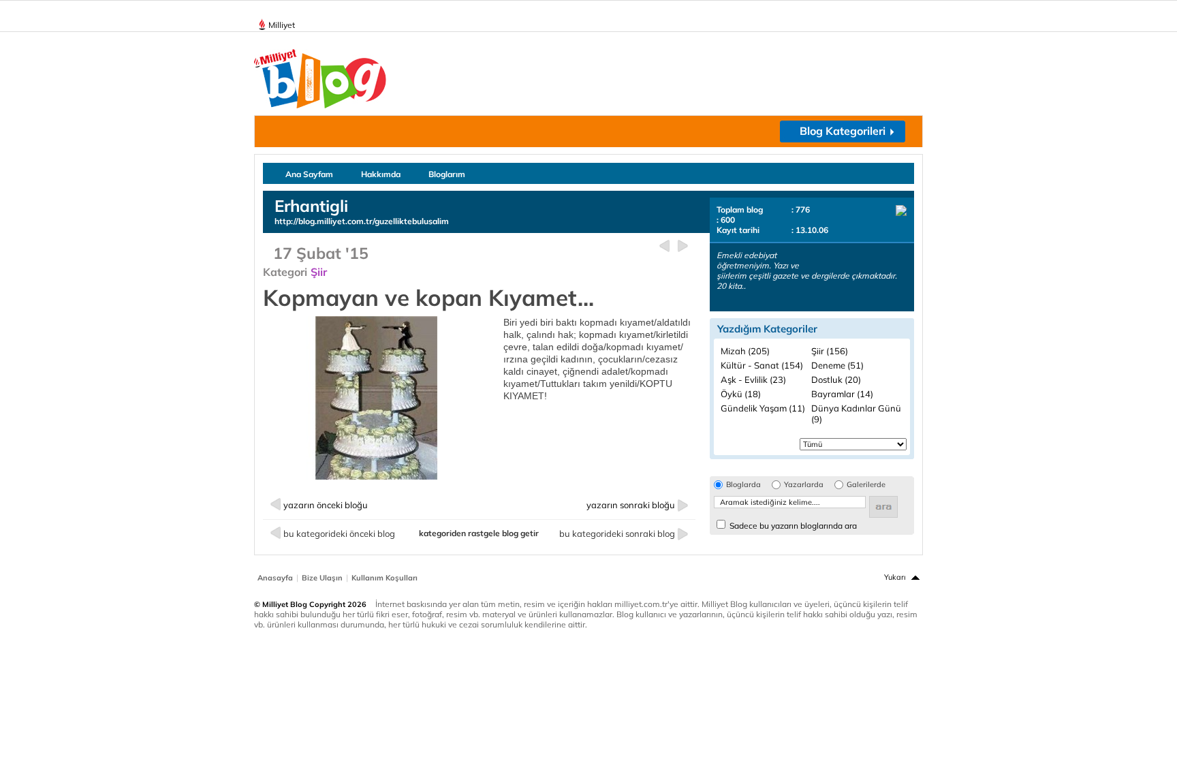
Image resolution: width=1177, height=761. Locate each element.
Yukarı (895, 577)
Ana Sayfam (309, 174)
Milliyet (281, 25)
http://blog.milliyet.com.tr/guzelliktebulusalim (361, 221)
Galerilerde (866, 484)
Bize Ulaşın (322, 578)
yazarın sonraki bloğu (630, 504)
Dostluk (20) (836, 379)
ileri (683, 246)
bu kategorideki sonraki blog (617, 533)
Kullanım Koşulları (384, 578)
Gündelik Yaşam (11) (763, 408)
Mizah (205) (745, 350)
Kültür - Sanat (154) (762, 365)
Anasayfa (275, 578)
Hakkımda (381, 174)
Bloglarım (446, 174)
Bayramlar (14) (842, 393)
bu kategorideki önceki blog (339, 533)
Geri (664, 246)
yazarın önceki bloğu (325, 504)
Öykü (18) (741, 393)
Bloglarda (743, 484)
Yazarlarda (803, 484)
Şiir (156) (829, 350)
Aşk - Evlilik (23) (753, 379)
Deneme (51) (837, 365)
